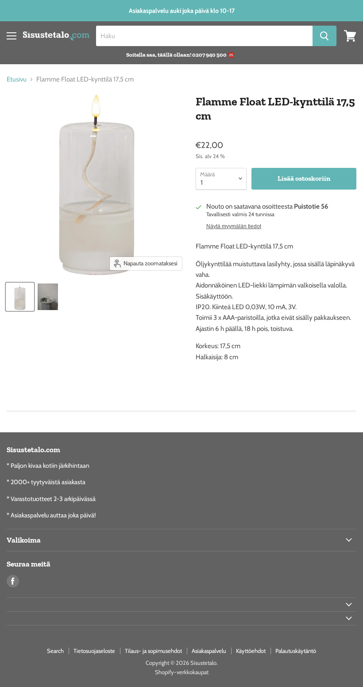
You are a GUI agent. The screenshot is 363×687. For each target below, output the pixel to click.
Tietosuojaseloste (94, 650)
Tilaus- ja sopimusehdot (153, 650)
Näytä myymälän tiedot (233, 226)
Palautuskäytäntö (295, 650)
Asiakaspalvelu (209, 650)
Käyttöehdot (251, 650)
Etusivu (17, 79)
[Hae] (324, 36)
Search (55, 650)
